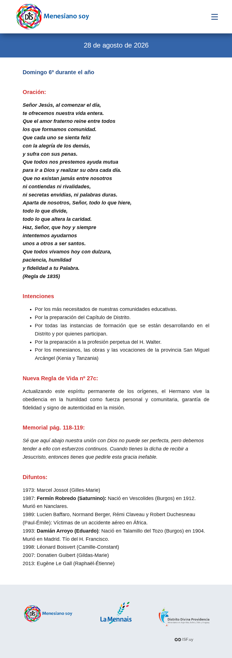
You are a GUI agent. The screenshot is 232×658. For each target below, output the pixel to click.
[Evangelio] (52, 16)
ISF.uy (187, 639)
